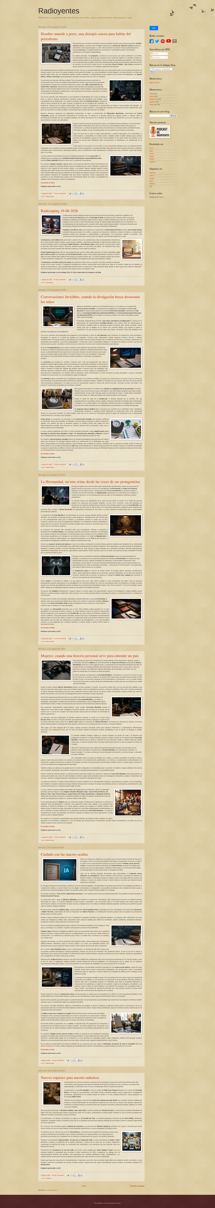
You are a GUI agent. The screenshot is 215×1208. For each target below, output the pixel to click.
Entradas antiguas (137, 1186)
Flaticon (161, 197)
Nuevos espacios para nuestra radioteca (70, 1077)
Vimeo (151, 181)
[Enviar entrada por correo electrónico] (69, 193)
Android (152, 159)
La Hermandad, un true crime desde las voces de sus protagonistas (90, 481)
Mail (151, 186)
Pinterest (152, 183)
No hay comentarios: (60, 193)
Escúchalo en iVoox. (48, 183)
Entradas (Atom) (52, 1190)
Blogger (118, 1203)
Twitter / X (153, 175)
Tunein (152, 153)
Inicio (84, 1186)
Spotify (152, 156)
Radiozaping (49, 282)
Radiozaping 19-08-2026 (59, 210)
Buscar (153, 72)
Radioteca (49, 1178)
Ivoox (151, 148)
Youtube (152, 178)
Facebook (153, 172)
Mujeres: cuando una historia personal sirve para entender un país (90, 655)
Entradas (155, 53)
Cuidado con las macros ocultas (64, 854)
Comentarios (156, 57)
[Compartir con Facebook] (81, 193)
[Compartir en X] (78, 193)
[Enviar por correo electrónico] (74, 193)
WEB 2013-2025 (154, 82)
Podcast (152, 96)
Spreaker (152, 161)
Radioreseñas (50, 196)
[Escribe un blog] (76, 193)
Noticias (152, 93)
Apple (151, 151)
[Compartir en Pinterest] (83, 193)
